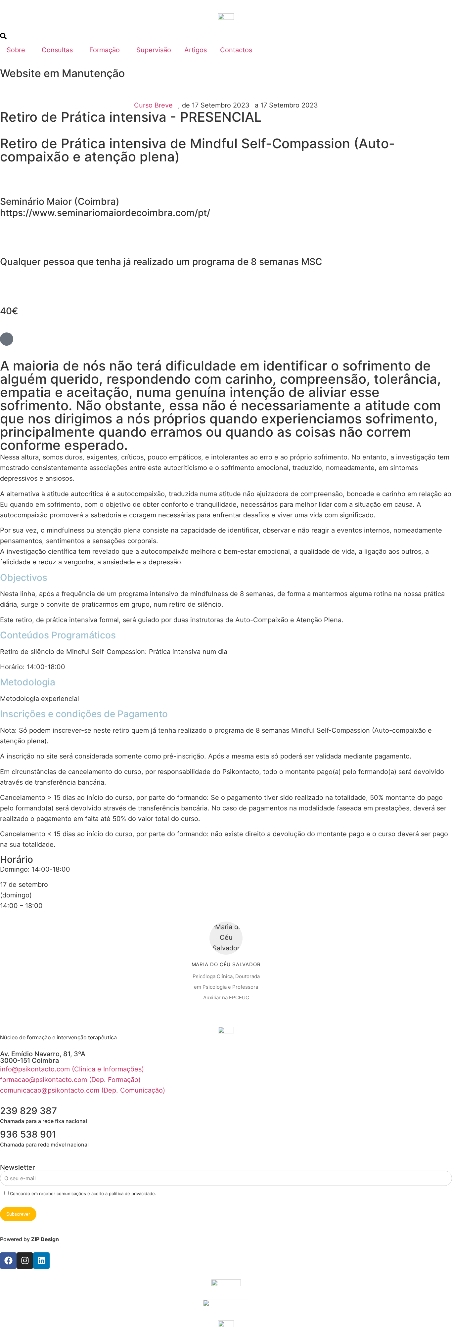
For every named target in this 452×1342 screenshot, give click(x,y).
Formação (104, 50)
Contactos (236, 50)
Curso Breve (153, 105)
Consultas (57, 50)
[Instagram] (25, 1260)
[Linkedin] (41, 1260)
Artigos (195, 50)
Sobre (16, 50)
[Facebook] (8, 1260)
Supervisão (153, 50)
